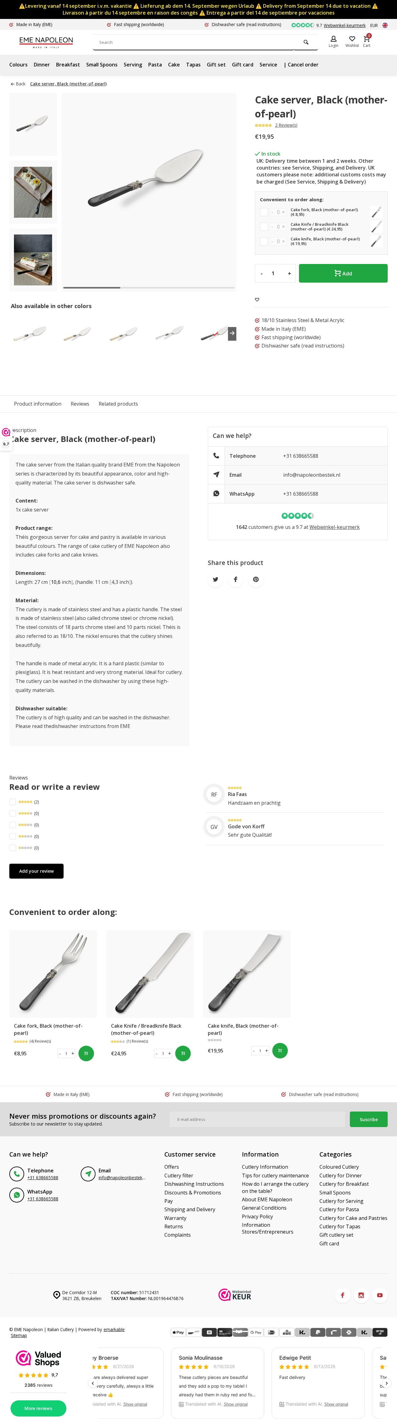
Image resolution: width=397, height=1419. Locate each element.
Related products (118, 403)
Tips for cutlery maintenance (275, 1175)
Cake (174, 64)
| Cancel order (301, 64)
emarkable (114, 1329)
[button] (224, 192)
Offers (171, 1166)
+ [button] (72, 1053)
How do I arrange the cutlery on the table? (275, 1187)
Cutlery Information (265, 1166)
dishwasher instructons (78, 726)
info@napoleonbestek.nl (311, 474)
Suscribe (369, 1119)
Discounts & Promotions (192, 1192)
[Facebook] (342, 1295)
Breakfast (68, 64)
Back (20, 84)
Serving (133, 64)
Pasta (155, 64)
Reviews (80, 403)
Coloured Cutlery (339, 1166)
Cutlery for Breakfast (344, 1183)
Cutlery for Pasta (339, 1209)
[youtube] (380, 1295)
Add (347, 273)
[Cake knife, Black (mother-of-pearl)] (247, 974)
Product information (37, 403)
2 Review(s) (286, 125)
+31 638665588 (300, 456)
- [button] (60, 1053)
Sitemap (19, 1335)
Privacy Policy (257, 1216)
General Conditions (264, 1207)
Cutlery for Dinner (340, 1175)
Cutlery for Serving (341, 1201)
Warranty (175, 1218)
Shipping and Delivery (189, 1209)
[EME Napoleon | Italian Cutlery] (56, 42)
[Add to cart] (86, 1053)
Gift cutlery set (336, 1234)
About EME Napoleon (267, 1199)
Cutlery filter (178, 1175)
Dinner (42, 64)
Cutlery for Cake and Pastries (353, 1218)
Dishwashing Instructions (194, 1183)
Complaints (177, 1234)
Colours (18, 64)
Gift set (216, 64)
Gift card (242, 64)
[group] (30, 334)
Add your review (36, 871)
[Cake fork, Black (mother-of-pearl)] (53, 974)
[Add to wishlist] (257, 299)
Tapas (193, 64)
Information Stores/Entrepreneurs (267, 1228)
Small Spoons (102, 64)
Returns (173, 1226)
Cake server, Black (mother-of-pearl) (68, 84)
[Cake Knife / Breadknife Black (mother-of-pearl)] (150, 974)
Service (268, 64)
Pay (168, 1201)
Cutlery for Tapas (339, 1226)
